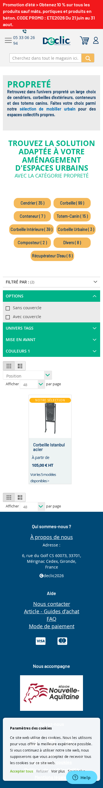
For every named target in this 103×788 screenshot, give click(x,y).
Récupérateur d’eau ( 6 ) (52, 255)
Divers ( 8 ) (72, 242)
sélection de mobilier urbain (48, 108)
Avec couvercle (27, 316)
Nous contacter (51, 604)
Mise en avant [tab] (20, 339)
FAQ (51, 618)
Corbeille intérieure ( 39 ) (31, 229)
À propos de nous (51, 537)
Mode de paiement (51, 626)
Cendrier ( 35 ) (32, 203)
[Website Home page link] (68, 40)
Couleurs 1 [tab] (18, 351)
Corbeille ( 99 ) (72, 203)
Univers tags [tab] (19, 328)
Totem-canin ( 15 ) (72, 216)
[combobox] (45, 58)
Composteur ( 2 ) (32, 242)
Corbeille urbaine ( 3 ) (76, 229)
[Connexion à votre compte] (95, 40)
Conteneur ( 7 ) (32, 216)
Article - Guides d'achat (51, 611)
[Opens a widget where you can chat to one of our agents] (81, 778)
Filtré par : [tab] (17, 282)
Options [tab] (14, 296)
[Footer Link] (51, 709)
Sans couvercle (27, 308)
